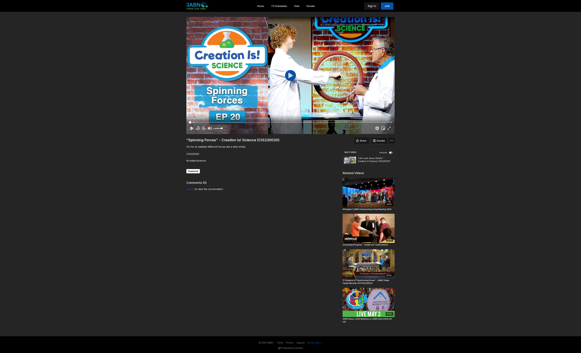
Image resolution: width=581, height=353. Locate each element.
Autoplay (383, 152)
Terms (280, 342)
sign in (190, 189)
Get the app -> (314, 342)
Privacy (290, 342)
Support (301, 342)
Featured (193, 171)
